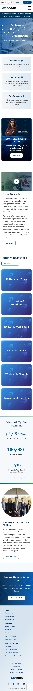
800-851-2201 (16, 663)
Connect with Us (16, 598)
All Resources (9, 263)
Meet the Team (11, 556)
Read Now (16, 155)
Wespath (8, 8)
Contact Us (18, 2)
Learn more (25, 16)
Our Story (9, 243)
